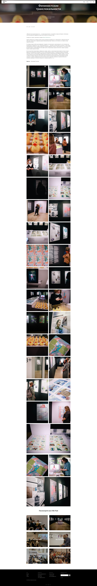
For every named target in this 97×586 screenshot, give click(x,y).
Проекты (28, 576)
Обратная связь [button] (40, 576)
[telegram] (62, 577)
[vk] (61, 577)
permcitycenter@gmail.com (52, 576)
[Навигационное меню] (93, 1)
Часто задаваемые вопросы (41, 577)
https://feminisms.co (47, 37)
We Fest (37, 523)
